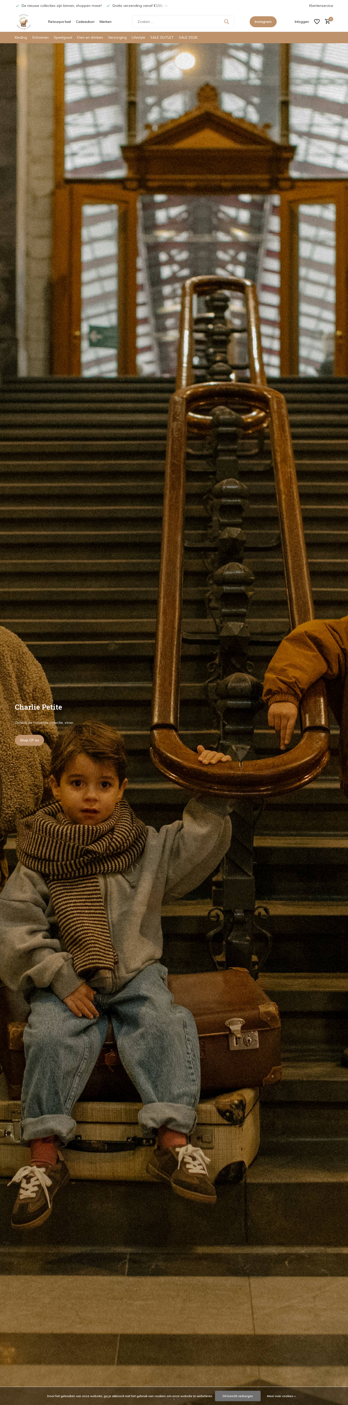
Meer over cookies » (281, 1396)
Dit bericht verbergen (238, 1396)
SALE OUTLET (162, 37)
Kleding (21, 37)
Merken (106, 21)
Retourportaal (59, 21)
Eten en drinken (90, 37)
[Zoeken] (226, 21)
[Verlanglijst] (317, 21)
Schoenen (40, 37)
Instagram (263, 21)
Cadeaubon (85, 21)
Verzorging (117, 37)
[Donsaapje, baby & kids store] (24, 21)
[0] (326, 22)
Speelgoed (63, 37)
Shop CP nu (29, 740)
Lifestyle (138, 37)
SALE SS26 (188, 37)
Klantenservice (321, 5)
